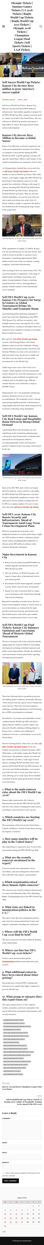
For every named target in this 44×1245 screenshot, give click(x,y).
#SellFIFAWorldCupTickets (13, 1058)
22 (33, 1218)
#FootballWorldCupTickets (14, 1039)
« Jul (3, 1231)
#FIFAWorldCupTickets (12, 1029)
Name (5, 1143)
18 (11, 1218)
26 (16, 1222)
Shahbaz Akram (8, 99)
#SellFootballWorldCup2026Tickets (17, 1061)
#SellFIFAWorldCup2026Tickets (15, 1045)
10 (5, 1214)
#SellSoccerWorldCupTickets (15, 1068)
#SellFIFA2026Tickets (11, 1042)
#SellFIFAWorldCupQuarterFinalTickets (19, 1052)
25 (11, 1222)
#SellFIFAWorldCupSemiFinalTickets (17, 1055)
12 (16, 1214)
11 (11, 1214)
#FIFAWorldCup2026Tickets (13, 1020)
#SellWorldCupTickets (12, 1071)
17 (5, 1218)
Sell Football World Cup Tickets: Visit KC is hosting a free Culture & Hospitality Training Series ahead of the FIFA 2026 (23, 1101)
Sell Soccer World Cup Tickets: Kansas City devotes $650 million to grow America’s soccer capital (21, 87)
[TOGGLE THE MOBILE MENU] (3, 26)
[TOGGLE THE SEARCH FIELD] (40, 26)
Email (5, 1152)
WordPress (26, 1241)
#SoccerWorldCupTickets (13, 1074)
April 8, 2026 (22, 99)
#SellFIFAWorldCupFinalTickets (15, 1048)
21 (28, 1218)
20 (22, 1218)
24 (5, 1222)
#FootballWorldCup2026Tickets (16, 1032)
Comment (7, 1118)
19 (16, 1218)
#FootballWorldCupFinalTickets (16, 1036)
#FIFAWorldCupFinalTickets (14, 1023)
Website (5, 1162)
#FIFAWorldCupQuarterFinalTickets (17, 1026)
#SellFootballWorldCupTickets (16, 1064)
